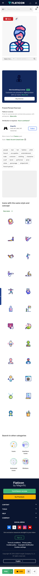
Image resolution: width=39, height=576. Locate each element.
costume (12, 156)
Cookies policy (11, 545)
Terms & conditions (14, 542)
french (5, 153)
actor (27, 160)
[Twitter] (14, 527)
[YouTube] (30, 527)
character (30, 156)
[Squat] (28, 256)
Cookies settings (20, 547)
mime (5, 163)
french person (8, 166)
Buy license (19, 99)
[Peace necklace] (10, 396)
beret (11, 160)
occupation (14, 153)
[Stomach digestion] (28, 326)
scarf (5, 160)
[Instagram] (25, 527)
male (5, 156)
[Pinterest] (19, 527)
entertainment (26, 153)
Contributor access (19, 491)
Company (6, 518)
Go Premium (19, 497)
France (16, 136)
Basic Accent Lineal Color (15, 139)
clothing (21, 156)
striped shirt (24, 163)
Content (5, 505)
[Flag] (28, 308)
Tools (4, 509)
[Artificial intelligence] (28, 291)
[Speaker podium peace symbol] (28, 413)
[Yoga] (10, 239)
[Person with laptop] (28, 361)
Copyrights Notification (26, 545)
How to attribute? (24, 120)
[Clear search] (26, 9)
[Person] (10, 273)
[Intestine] (10, 326)
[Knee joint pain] (10, 343)
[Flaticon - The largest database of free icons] (16, 3)
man (12, 150)
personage (13, 163)
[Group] (28, 378)
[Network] (28, 221)
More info (25, 95)
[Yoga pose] (28, 273)
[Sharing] (10, 378)
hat (18, 150)
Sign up (19, 537)
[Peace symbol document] (28, 396)
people (5, 150)
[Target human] (10, 308)
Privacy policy (26, 542)
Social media (19, 522)
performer (19, 160)
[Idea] (10, 221)
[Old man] (28, 343)
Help (4, 513)
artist (31, 150)
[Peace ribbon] (10, 413)
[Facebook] (9, 527)
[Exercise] (28, 239)
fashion (24, 150)
